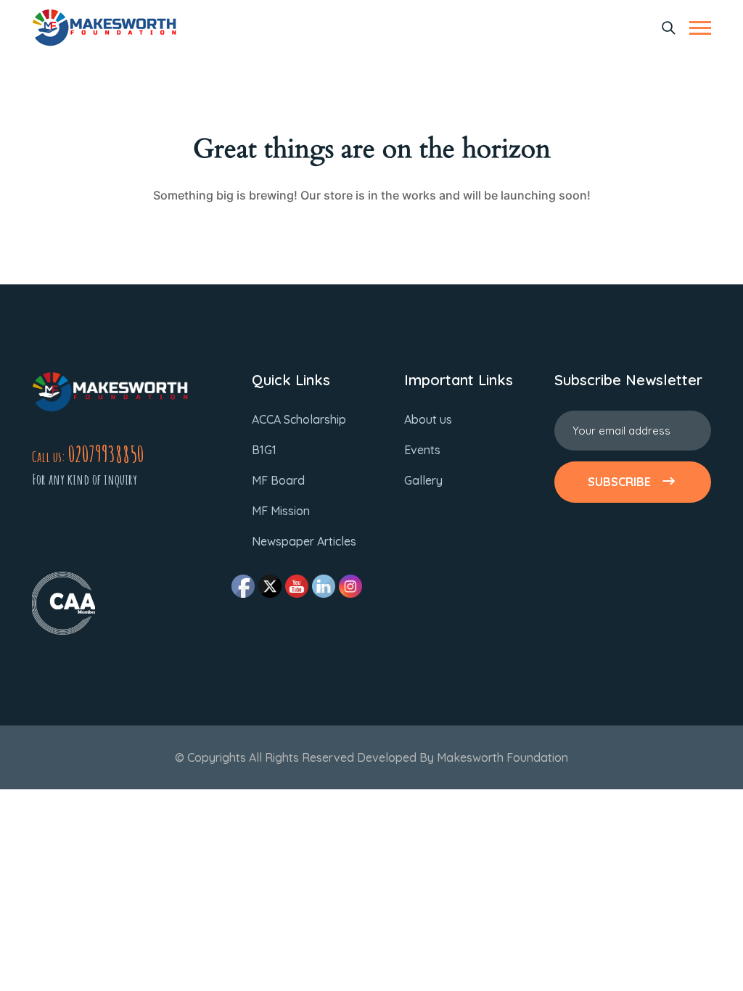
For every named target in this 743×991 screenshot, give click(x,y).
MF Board (278, 480)
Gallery (423, 480)
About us (428, 419)
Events (422, 450)
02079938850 (106, 453)
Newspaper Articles (304, 541)
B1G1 (264, 450)
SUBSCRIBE (619, 481)
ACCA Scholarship (299, 419)
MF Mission (281, 510)
